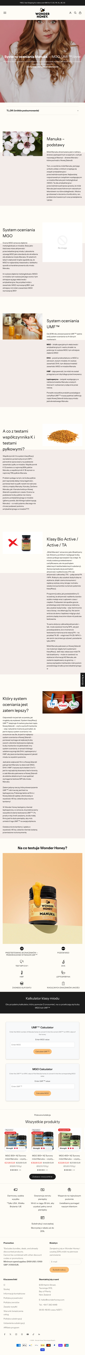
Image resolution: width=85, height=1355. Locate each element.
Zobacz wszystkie (42, 1177)
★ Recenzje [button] (83, 680)
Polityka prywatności (13, 1298)
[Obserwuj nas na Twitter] (10, 1334)
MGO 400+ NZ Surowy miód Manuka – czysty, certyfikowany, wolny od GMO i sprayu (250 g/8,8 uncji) (69, 1157)
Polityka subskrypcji (13, 1319)
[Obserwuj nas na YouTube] (28, 1334)
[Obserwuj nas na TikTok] (33, 1334)
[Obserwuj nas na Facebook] (5, 1334)
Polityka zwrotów (11, 1302)
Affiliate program (11, 1327)
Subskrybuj (59, 1270)
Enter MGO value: (42, 1039)
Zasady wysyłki (10, 1307)
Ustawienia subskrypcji (14, 1323)
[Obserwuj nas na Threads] (22, 1334)
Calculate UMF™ (42, 1051)
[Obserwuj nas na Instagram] (16, 1334)
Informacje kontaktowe (14, 1293)
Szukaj (7, 1289)
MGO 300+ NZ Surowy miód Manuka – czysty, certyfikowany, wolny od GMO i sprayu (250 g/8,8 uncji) (16, 1157)
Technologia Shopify (49, 1340)
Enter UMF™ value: (42, 1081)
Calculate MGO (42, 1093)
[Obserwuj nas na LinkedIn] (39, 1334)
